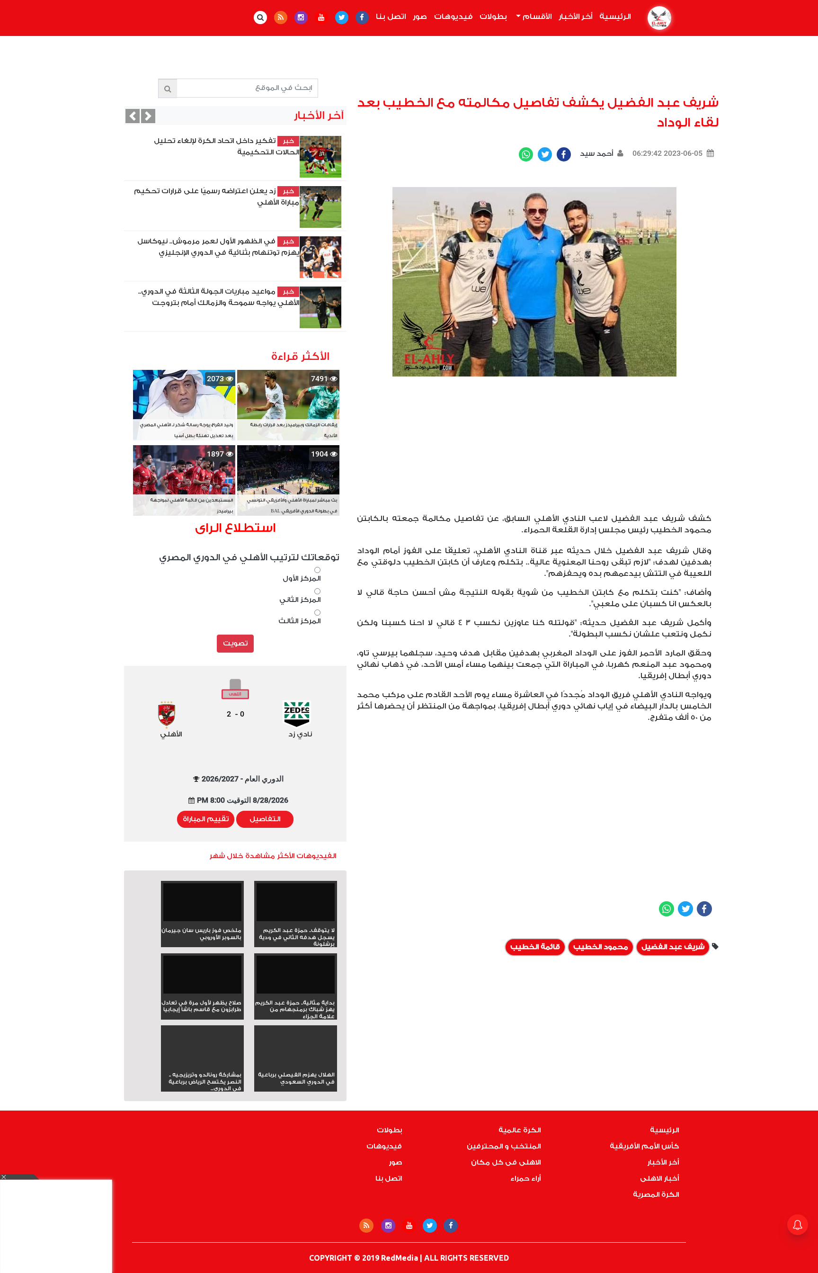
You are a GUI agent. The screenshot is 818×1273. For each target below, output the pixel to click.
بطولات (493, 16)
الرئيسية (613, 16)
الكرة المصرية (656, 1195)
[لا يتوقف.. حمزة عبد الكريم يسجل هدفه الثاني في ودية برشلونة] (296, 905)
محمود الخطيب (600, 947)
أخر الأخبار (575, 16)
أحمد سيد (595, 154)
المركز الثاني (299, 600)
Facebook (564, 154)
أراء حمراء (525, 1178)
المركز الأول (301, 578)
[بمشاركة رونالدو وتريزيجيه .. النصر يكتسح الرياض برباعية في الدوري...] (202, 1063)
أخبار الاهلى (659, 1178)
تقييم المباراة (206, 819)
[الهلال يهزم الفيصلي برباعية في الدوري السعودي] (296, 1063)
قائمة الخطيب (535, 947)
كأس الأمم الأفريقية (644, 1146)
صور (420, 16)
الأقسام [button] (536, 16)
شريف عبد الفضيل (672, 947)
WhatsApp (526, 154)
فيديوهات (453, 16)
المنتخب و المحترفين (504, 1146)
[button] (132, 116)
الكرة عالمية (519, 1130)
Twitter (545, 154)
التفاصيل (264, 819)
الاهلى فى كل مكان (506, 1162)
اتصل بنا (391, 16)
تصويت (235, 643)
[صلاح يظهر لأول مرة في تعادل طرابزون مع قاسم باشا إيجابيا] (202, 978)
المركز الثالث (299, 621)
